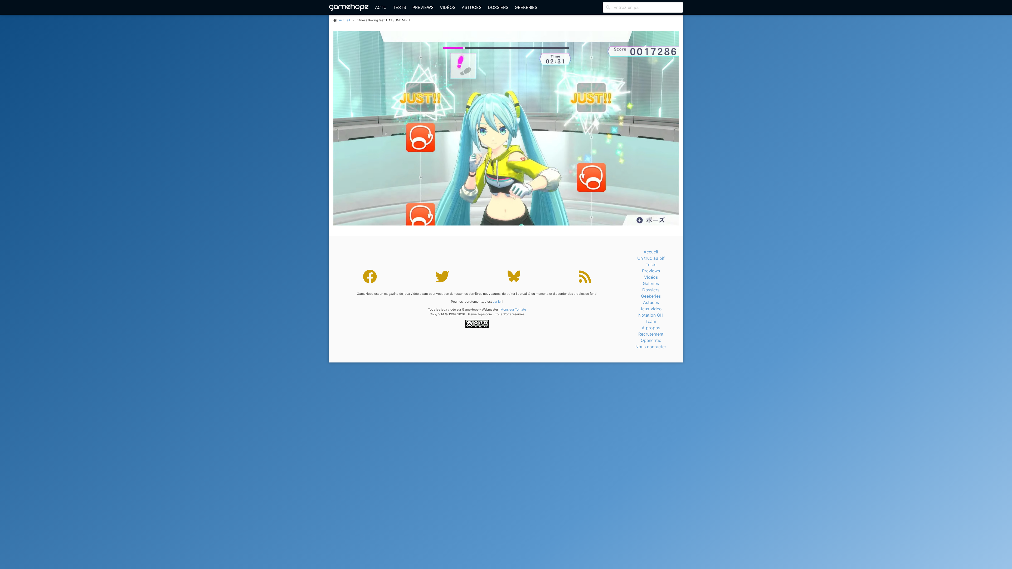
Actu (381, 7)
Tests (399, 7)
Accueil (651, 251)
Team (650, 321)
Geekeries (526, 7)
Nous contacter (650, 346)
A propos (651, 327)
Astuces (471, 7)
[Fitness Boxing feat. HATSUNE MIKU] (506, 128)
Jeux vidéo (651, 308)
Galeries (651, 283)
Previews (423, 7)
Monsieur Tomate (513, 309)
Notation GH (650, 315)
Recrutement (651, 334)
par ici (497, 301)
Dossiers (498, 7)
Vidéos (447, 7)
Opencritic (651, 340)
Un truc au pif (651, 258)
